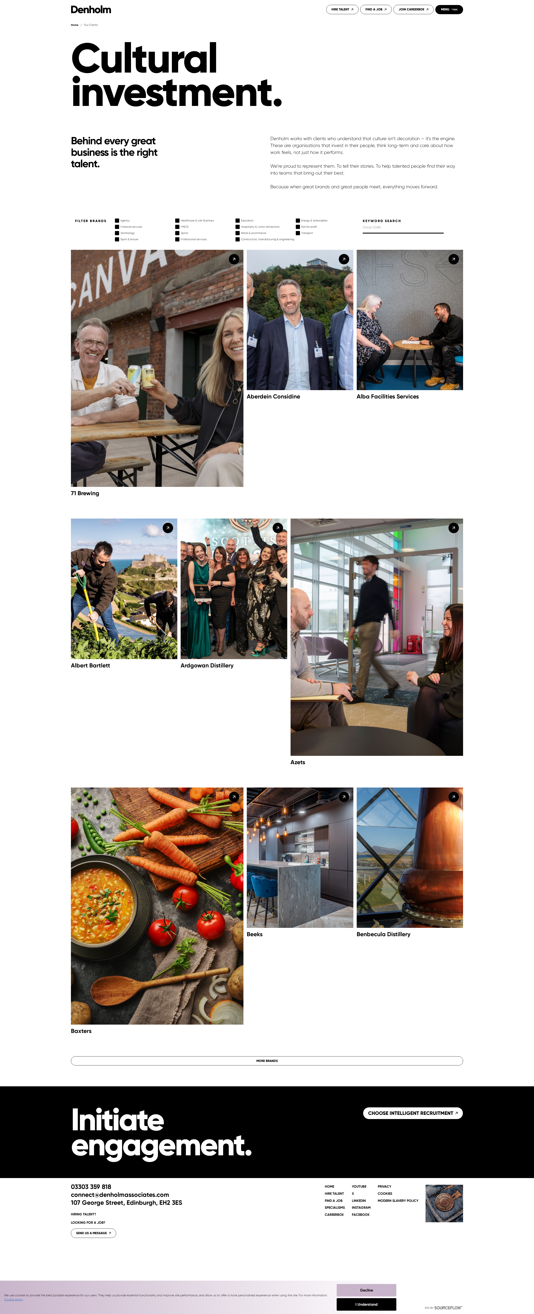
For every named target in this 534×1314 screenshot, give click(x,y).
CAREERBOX (334, 1215)
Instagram (361, 1208)
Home (74, 24)
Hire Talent (340, 9)
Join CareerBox (411, 9)
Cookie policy (13, 1299)
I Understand (366, 1304)
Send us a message (91, 1233)
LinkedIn (359, 1201)
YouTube (359, 1186)
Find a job (334, 1201)
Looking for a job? (88, 1223)
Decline (366, 1290)
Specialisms (335, 1208)
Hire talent (334, 1194)
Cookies (385, 1194)
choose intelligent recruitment (410, 1113)
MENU (445, 9)
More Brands (267, 1061)
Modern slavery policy (398, 1201)
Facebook (361, 1215)
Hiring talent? (83, 1214)
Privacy (384, 1186)
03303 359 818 (91, 1187)
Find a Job (373, 9)
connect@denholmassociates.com (120, 1195)
